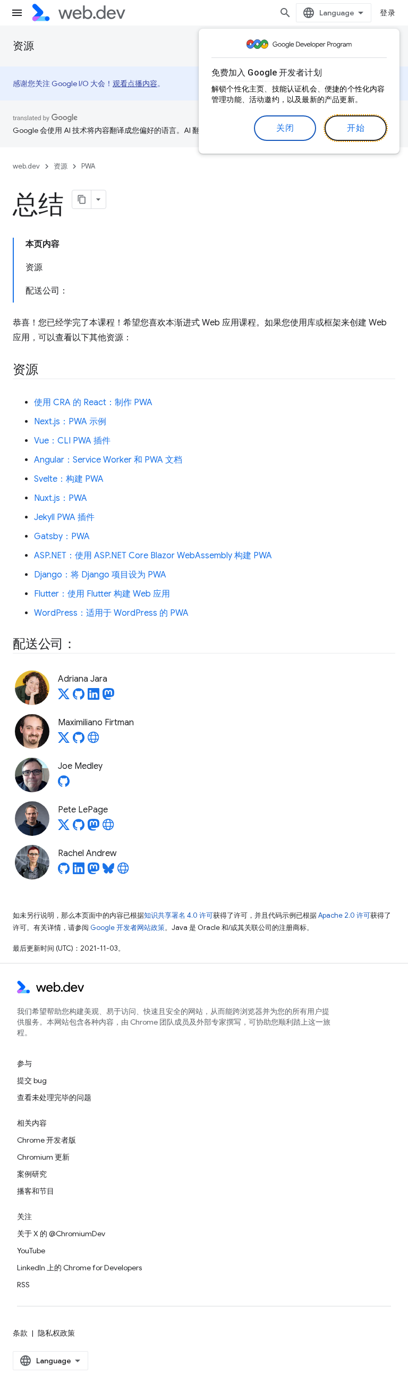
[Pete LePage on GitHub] (78, 828)
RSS (23, 1284)
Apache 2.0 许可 (344, 915)
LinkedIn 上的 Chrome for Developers (79, 1267)
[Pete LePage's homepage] (108, 828)
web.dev (26, 166)
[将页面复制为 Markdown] (81, 199)
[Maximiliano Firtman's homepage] (93, 741)
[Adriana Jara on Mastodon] (108, 697)
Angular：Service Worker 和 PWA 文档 (108, 460)
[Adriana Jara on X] (64, 697)
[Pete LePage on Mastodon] (93, 828)
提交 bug (32, 1080)
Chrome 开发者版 (46, 1140)
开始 (355, 128)
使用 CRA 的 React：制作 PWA (93, 402)
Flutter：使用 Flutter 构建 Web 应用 (102, 594)
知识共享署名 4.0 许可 (178, 915)
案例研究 (32, 1174)
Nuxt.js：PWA (60, 498)
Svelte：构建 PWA (69, 479)
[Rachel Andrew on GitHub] (64, 871)
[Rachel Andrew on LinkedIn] (78, 871)
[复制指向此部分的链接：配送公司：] (85, 645)
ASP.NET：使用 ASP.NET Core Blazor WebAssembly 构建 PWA (153, 555)
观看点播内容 (135, 83)
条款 (20, 1333)
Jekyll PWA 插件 (64, 517)
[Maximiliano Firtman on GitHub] (78, 741)
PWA (88, 166)
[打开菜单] (17, 13)
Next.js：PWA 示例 (70, 421)
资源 (23, 46)
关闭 (285, 128)
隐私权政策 (56, 1333)
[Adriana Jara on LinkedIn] (93, 697)
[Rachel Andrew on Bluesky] (108, 871)
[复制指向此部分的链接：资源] (47, 370)
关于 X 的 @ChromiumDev (61, 1233)
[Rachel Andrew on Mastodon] (93, 871)
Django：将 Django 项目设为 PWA (100, 574)
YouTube (31, 1250)
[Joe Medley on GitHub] (64, 784)
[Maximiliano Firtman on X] (64, 741)
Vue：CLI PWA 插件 (72, 440)
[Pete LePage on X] (64, 828)
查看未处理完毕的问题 (54, 1097)
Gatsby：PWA (62, 536)
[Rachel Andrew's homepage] (123, 871)
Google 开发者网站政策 (127, 927)
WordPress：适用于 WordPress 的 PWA (111, 613)
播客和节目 (35, 1191)
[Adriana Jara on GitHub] (78, 697)
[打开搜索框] (285, 12)
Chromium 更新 (43, 1157)
